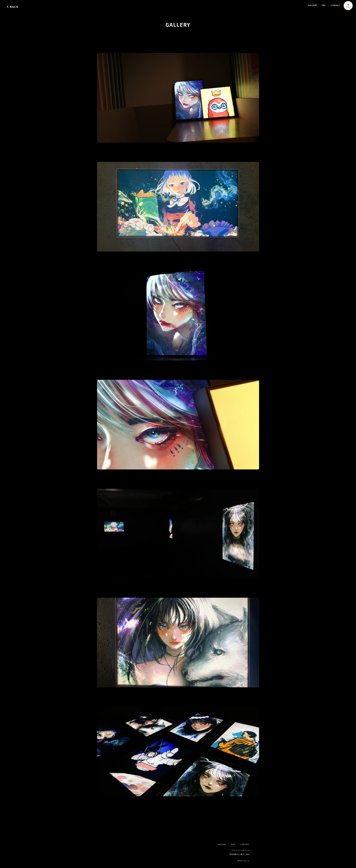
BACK (14, 7)
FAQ (324, 5)
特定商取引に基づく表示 (240, 854)
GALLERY (312, 5)
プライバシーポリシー (240, 850)
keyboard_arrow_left (7, 6)
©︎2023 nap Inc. (244, 861)
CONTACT (335, 5)
